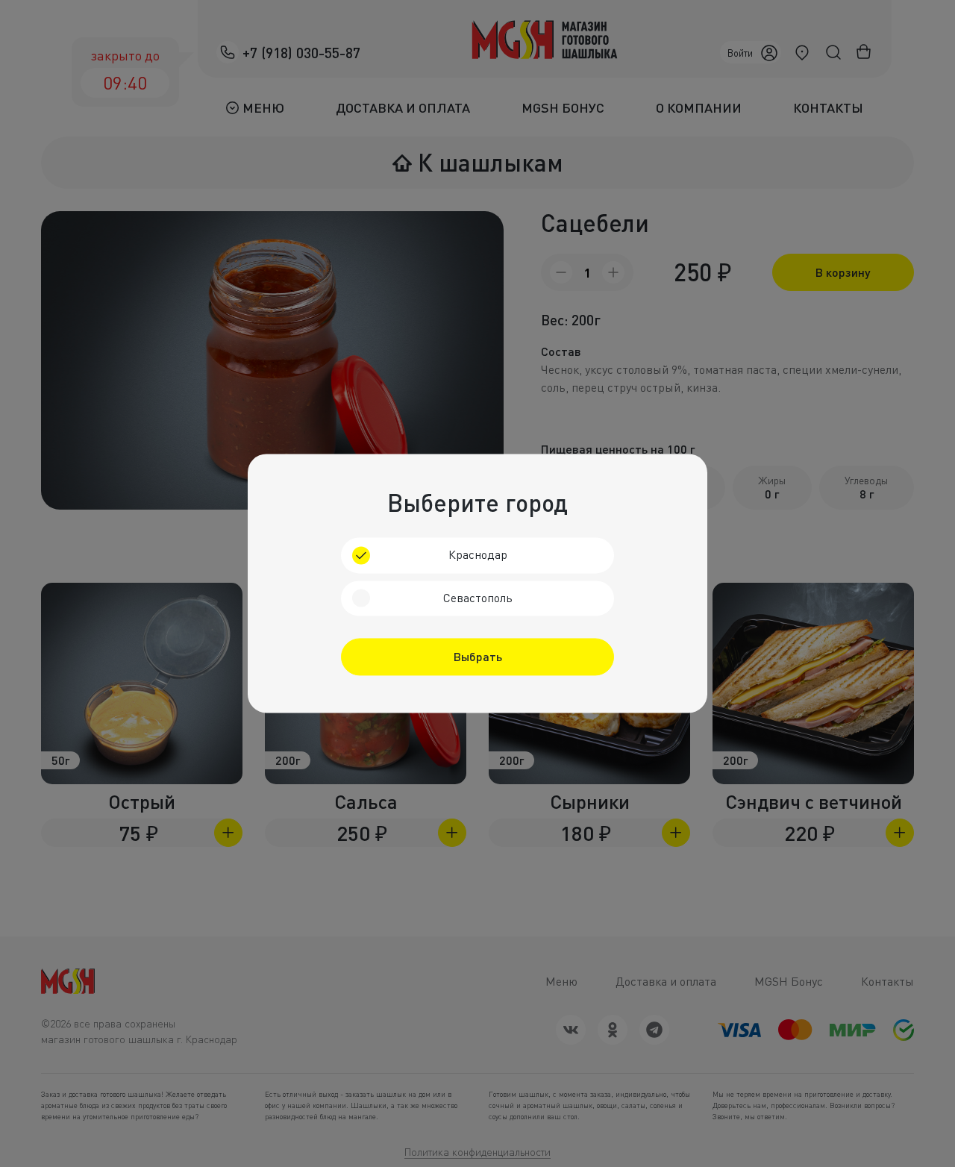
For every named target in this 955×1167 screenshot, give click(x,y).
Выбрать (478, 657)
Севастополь (478, 597)
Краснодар (477, 554)
